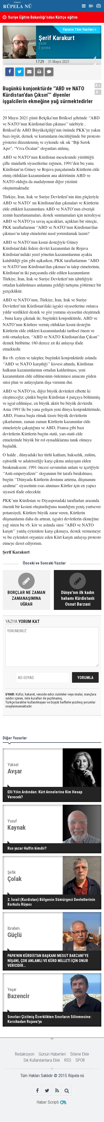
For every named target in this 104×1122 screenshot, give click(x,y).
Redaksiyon (24, 1054)
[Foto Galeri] (98, 6)
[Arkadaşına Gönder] (29, 72)
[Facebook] (9, 72)
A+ (98, 85)
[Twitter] (19, 72)
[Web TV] (91, 6)
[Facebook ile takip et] (37, 1090)
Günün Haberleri (52, 1054)
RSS (67, 1060)
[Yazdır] (39, 72)
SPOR (80, 1060)
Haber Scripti (48, 1102)
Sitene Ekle (79, 1054)
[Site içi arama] (67, 1090)
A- (98, 92)
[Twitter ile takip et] (47, 1090)
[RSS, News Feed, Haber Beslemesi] (57, 1090)
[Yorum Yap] (49, 72)
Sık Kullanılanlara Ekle (41, 1060)
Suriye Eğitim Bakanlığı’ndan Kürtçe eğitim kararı (43, 20)
